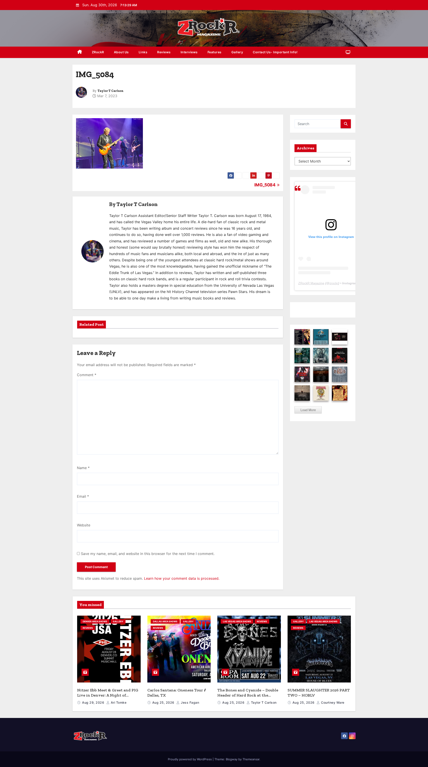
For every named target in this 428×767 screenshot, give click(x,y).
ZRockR (98, 52)
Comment (86, 375)
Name (83, 468)
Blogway (231, 759)
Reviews (164, 52)
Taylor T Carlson (110, 91)
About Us (121, 52)
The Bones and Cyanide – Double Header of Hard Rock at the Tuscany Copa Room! (247, 695)
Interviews (189, 52)
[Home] (79, 52)
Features (215, 52)
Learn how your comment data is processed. (181, 578)
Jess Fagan (189, 702)
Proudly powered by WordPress (190, 759)
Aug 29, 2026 (93, 702)
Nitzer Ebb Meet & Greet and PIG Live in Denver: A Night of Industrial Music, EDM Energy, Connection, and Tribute (107, 698)
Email (83, 496)
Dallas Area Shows (165, 621)
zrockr (333, 283)
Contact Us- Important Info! (275, 52)
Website (83, 525)
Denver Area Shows (95, 621)
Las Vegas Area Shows (237, 621)
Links (143, 52)
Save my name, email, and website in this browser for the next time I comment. (147, 553)
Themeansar (251, 759)
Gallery (237, 52)
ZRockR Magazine (311, 283)
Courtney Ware (332, 702)
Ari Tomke (118, 702)
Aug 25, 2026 (163, 702)
